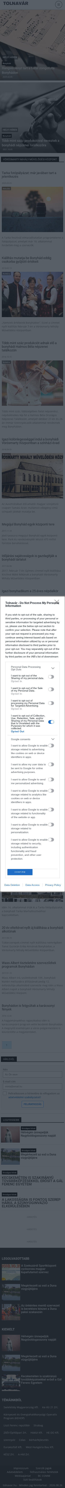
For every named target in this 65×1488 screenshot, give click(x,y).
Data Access (32, 885)
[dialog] (32, 744)
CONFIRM (20, 872)
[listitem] (32, 668)
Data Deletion (12, 885)
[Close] (58, 603)
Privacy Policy (53, 885)
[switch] (51, 677)
